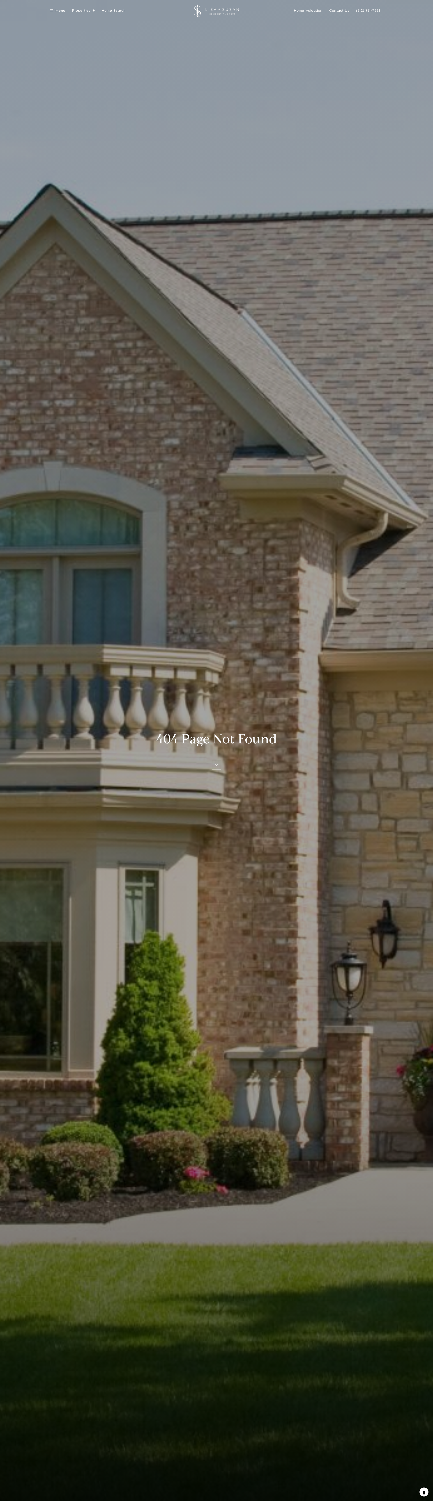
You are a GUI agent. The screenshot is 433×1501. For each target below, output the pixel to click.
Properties (81, 11)
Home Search (114, 11)
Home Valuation (308, 11)
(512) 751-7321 (368, 11)
